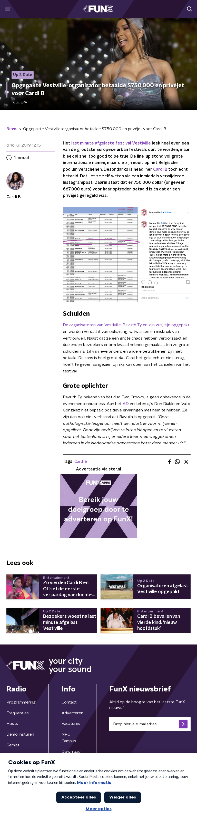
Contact (69, 702)
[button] (8, 9)
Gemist (12, 745)
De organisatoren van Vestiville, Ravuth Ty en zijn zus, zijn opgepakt (126, 325)
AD (126, 404)
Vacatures (71, 723)
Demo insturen (20, 734)
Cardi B (160, 169)
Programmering (21, 702)
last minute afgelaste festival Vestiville (111, 143)
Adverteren (72, 713)
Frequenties (17, 713)
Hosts (12, 723)
